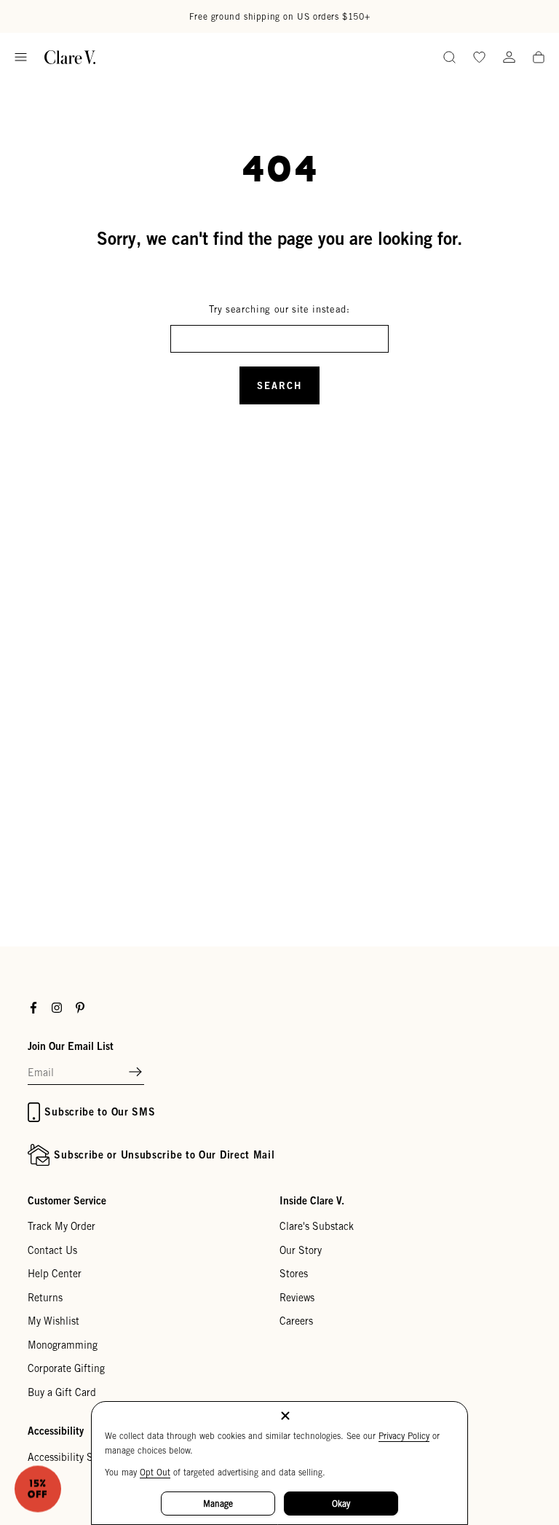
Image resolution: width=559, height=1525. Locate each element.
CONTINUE (146, 859)
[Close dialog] (528, 636)
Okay (341, 1503)
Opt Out (155, 1472)
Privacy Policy (403, 1435)
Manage (218, 1503)
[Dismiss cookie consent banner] (285, 1416)
